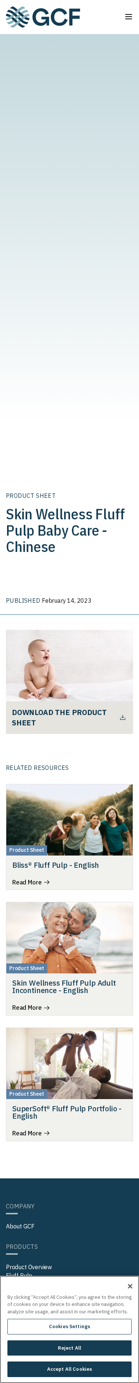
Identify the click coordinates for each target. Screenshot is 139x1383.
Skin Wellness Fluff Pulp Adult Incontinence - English (64, 986)
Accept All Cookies (69, 1369)
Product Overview (29, 1267)
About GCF (20, 1226)
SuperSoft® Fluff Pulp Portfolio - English (67, 1112)
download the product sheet (59, 717)
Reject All (69, 1348)
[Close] (130, 1286)
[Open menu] (128, 16)
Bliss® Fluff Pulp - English (55, 865)
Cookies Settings (69, 1326)
